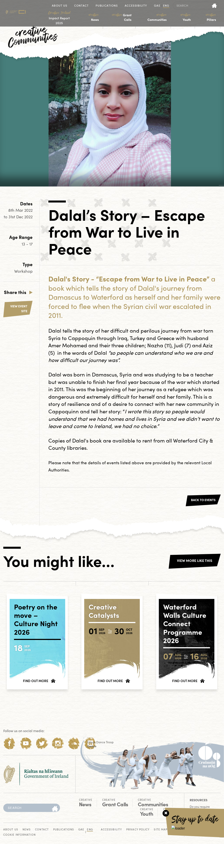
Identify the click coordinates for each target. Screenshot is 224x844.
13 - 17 (27, 244)
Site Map (160, 829)
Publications (107, 5)
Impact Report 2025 (59, 18)
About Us (59, 5)
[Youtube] (25, 743)
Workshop (23, 271)
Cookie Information (19, 835)
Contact (81, 5)
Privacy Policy (137, 829)
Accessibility (136, 5)
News (94, 17)
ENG (166, 5)
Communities (157, 17)
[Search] (55, 809)
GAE (157, 5)
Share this (15, 292)
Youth (185, 17)
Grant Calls (121, 17)
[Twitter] (42, 743)
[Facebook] (9, 743)
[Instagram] (58, 743)
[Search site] (214, 5)
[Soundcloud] (74, 743)
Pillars (211, 17)
